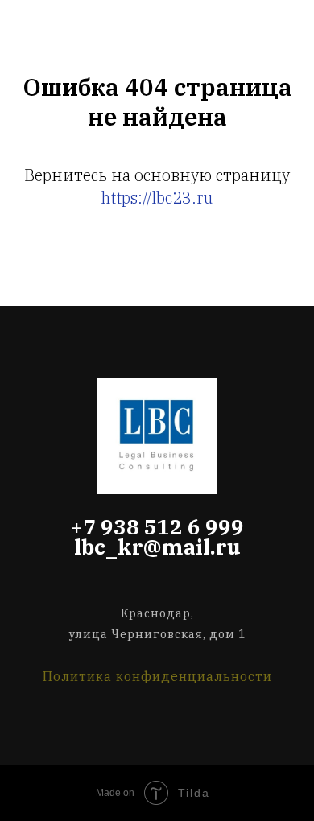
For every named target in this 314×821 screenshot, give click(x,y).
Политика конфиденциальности (157, 676)
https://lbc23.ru (157, 197)
